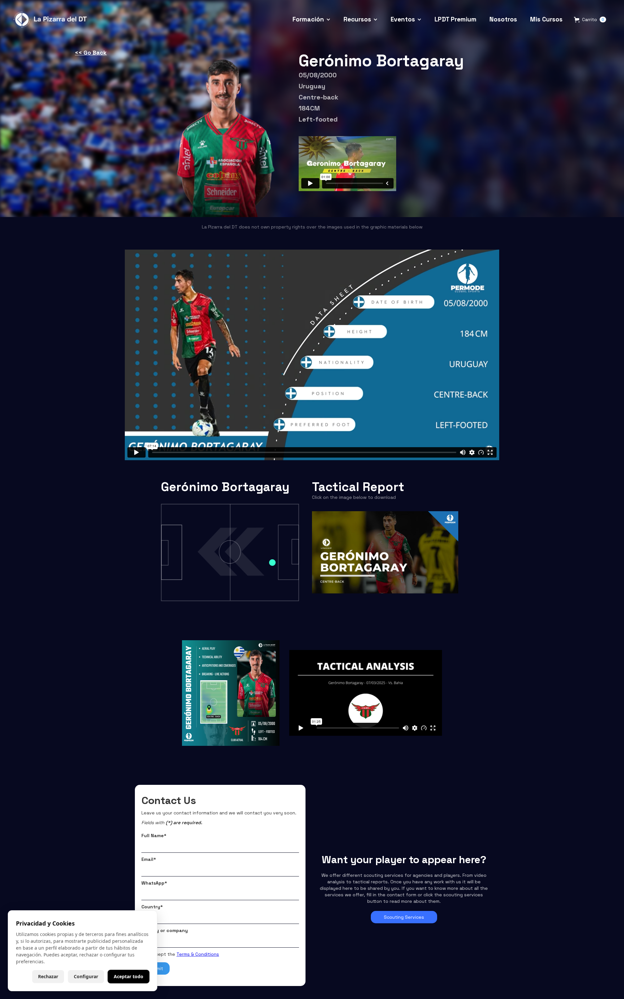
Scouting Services (404, 917)
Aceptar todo (128, 976)
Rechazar (48, 976)
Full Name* (153, 835)
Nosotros (503, 19)
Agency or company (164, 930)
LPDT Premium (455, 19)
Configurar (86, 976)
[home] (51, 20)
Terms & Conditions (197, 954)
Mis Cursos (546, 19)
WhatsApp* (154, 883)
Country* (152, 907)
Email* (148, 859)
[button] (311, 20)
